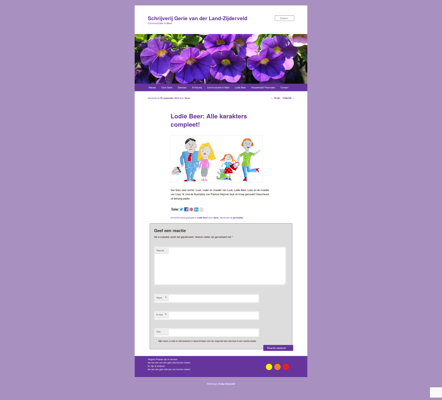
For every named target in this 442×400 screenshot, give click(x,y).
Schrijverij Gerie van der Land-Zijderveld (197, 18)
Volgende (288, 97)
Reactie (160, 250)
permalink (238, 217)
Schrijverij (197, 87)
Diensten (182, 87)
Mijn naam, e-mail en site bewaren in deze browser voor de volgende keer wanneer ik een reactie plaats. (207, 340)
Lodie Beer (240, 87)
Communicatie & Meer (218, 87)
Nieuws (152, 87)
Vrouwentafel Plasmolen (263, 87)
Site (158, 331)
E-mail (161, 314)
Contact (284, 87)
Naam (161, 297)
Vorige (275, 97)
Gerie (187, 98)
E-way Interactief (227, 383)
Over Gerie (166, 87)
